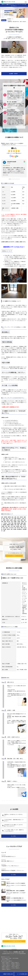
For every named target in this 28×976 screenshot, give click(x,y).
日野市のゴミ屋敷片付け (15, 962)
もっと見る (13, 836)
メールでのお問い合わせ (21, 974)
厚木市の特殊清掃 (15, 958)
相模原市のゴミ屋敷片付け (6, 969)
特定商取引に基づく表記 (19, 951)
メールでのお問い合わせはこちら (15, 941)
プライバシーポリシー (8, 951)
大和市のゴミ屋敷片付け (15, 966)
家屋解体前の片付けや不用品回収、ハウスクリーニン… (13, 869)
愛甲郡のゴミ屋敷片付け (16, 965)
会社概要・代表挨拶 (13, 73)
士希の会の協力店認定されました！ (8, 855)
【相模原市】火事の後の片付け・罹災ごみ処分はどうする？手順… (16, 20)
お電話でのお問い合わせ (7, 974)
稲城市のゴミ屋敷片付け (6, 962)
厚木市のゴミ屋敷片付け (6, 959)
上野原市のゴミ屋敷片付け (6, 965)
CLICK (14, 555)
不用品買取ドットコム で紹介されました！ (10, 865)
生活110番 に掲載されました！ (7, 860)
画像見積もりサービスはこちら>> (14, 247)
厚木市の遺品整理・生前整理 (6, 958)
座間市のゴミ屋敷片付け (6, 966)
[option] (17, 20)
